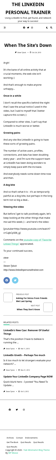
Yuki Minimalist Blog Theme (37, 450)
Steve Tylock (21, 52)
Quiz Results (26, 442)
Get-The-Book (12, 442)
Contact (19, 437)
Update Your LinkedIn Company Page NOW (28, 376)
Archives (10, 437)
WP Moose (13, 452)
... (18, 342)
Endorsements (31, 437)
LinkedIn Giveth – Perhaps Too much (24, 355)
